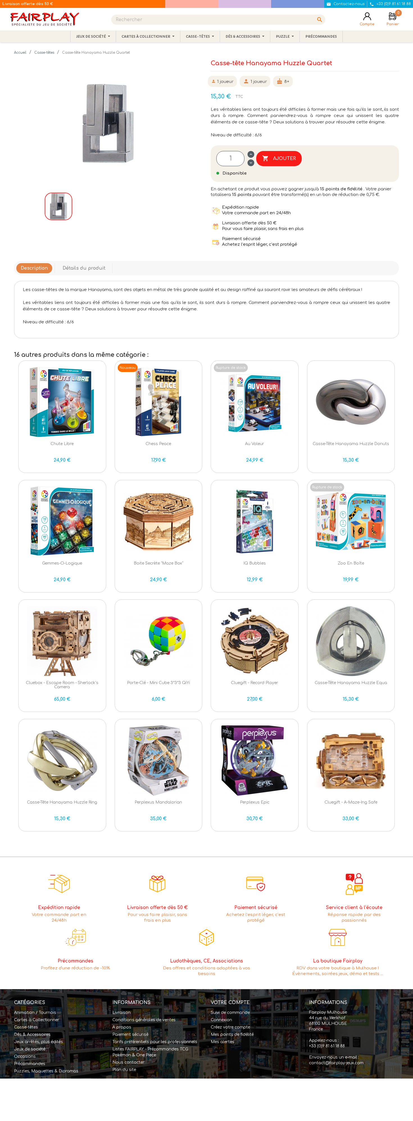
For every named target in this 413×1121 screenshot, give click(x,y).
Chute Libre (62, 444)
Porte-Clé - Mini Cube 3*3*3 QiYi (158, 683)
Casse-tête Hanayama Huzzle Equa (351, 683)
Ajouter (279, 158)
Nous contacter (128, 1062)
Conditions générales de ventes (144, 1020)
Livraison (121, 1013)
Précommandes (29, 1064)
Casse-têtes (26, 1027)
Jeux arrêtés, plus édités (38, 1042)
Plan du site (124, 1070)
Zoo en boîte (351, 563)
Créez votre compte (230, 1027)
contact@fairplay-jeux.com (336, 1063)
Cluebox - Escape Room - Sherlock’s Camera (62, 685)
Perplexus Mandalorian (158, 802)
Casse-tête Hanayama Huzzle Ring (62, 802)
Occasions (25, 1056)
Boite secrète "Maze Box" (158, 563)
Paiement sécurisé (130, 1034)
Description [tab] (34, 268)
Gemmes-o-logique (62, 563)
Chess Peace (158, 444)
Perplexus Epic (254, 802)
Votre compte (230, 1002)
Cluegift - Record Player (254, 683)
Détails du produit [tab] (84, 268)
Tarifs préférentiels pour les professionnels (154, 1042)
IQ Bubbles (254, 563)
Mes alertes (222, 1042)
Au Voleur (254, 444)
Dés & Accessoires (32, 1034)
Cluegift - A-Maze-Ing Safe (350, 802)
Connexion (221, 1020)
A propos (121, 1027)
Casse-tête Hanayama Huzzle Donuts (351, 444)
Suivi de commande (230, 1013)
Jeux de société (29, 1049)
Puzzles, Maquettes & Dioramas (46, 1071)
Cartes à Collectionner (36, 1020)
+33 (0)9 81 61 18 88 (327, 1046)
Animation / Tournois (35, 1013)
